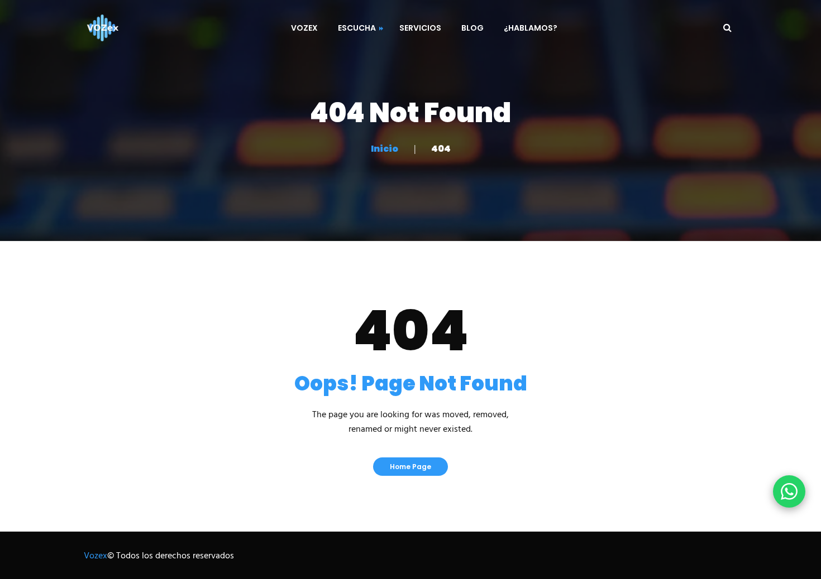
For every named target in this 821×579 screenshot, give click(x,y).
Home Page (410, 466)
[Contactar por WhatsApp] (789, 491)
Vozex (95, 556)
